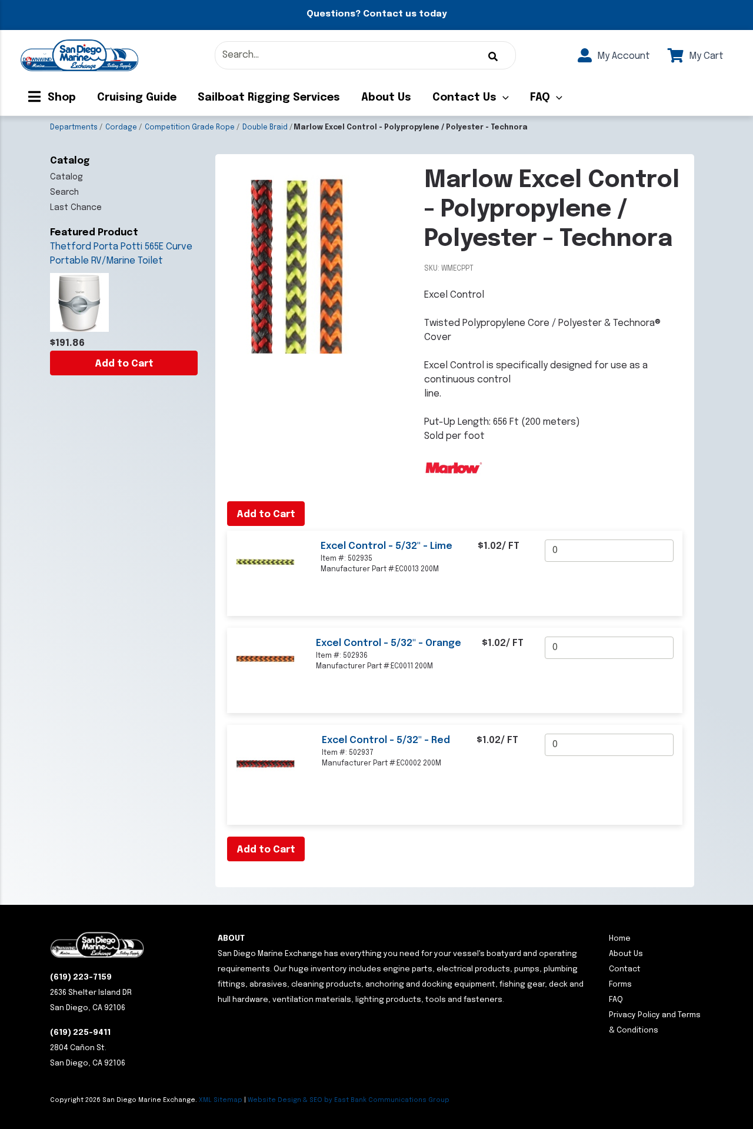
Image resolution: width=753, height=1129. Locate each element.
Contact (625, 969)
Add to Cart (124, 364)
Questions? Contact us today (376, 14)
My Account (622, 56)
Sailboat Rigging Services (269, 97)
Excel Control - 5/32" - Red (386, 740)
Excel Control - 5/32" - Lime (386, 546)
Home (620, 939)
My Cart (705, 56)
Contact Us (464, 97)
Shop (60, 97)
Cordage (121, 127)
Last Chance (76, 208)
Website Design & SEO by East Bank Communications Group (348, 1100)
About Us (386, 97)
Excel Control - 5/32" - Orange (388, 643)
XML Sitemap (220, 1100)
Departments (74, 127)
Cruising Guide (136, 97)
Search (64, 192)
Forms (620, 984)
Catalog (66, 177)
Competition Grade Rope (190, 127)
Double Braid (265, 127)
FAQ (540, 97)
